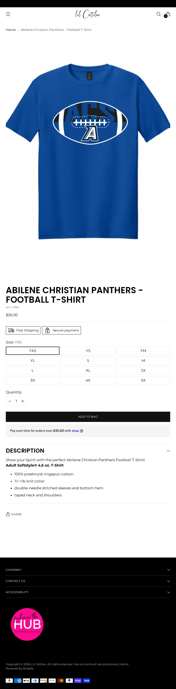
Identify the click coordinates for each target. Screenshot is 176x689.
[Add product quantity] (10, 401)
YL (32, 360)
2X (143, 370)
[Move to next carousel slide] (166, 542)
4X (88, 380)
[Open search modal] (158, 13)
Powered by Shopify (19, 668)
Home (11, 30)
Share (16, 514)
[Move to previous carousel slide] (156, 543)
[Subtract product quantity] (23, 401)
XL (88, 370)
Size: (14, 342)
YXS (32, 351)
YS (88, 351)
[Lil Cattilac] (88, 14)
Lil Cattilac (38, 664)
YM (143, 351)
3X (32, 380)
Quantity (13, 392)
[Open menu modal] (8, 13)
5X (143, 380)
